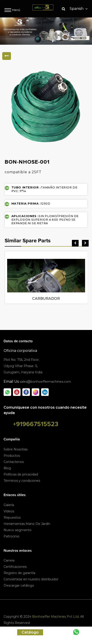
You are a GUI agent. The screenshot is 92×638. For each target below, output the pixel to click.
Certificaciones (15, 567)
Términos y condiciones (22, 481)
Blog (7, 468)
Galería (9, 505)
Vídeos (9, 511)
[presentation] (75, 243)
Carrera (9, 560)
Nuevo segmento (17, 530)
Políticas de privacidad (21, 474)
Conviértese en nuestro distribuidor (31, 579)
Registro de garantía (19, 573)
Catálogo (30, 632)
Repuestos (12, 517)
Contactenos (14, 462)
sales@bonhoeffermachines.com (45, 382)
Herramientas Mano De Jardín (27, 524)
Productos (12, 456)
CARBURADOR (46, 298)
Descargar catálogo (19, 585)
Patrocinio (11, 536)
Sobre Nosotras (15, 449)
